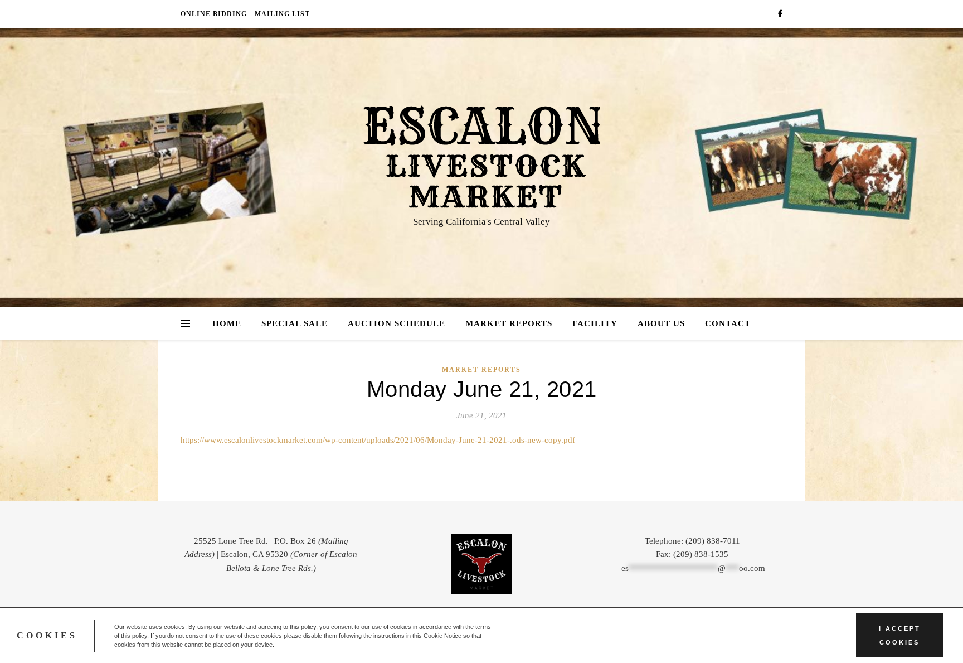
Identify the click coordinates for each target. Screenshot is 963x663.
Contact (728, 323)
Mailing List (282, 14)
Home (226, 323)
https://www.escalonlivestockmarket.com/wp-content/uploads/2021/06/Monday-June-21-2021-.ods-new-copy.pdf (378, 439)
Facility (594, 323)
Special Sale (294, 323)
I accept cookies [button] (900, 635)
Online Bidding (214, 14)
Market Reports (508, 323)
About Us (661, 323)
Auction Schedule (396, 323)
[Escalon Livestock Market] (481, 157)
